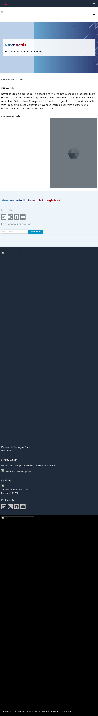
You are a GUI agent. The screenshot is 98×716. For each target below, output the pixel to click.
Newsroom (6, 711)
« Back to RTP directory (13, 79)
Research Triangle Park (15, 447)
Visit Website (8, 116)
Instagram (10, 217)
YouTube (23, 217)
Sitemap (54, 711)
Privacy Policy (18, 711)
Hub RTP (6, 450)
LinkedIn (3, 217)
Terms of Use (31, 711)
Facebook (16, 217)
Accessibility (44, 711)
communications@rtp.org (18, 471)
